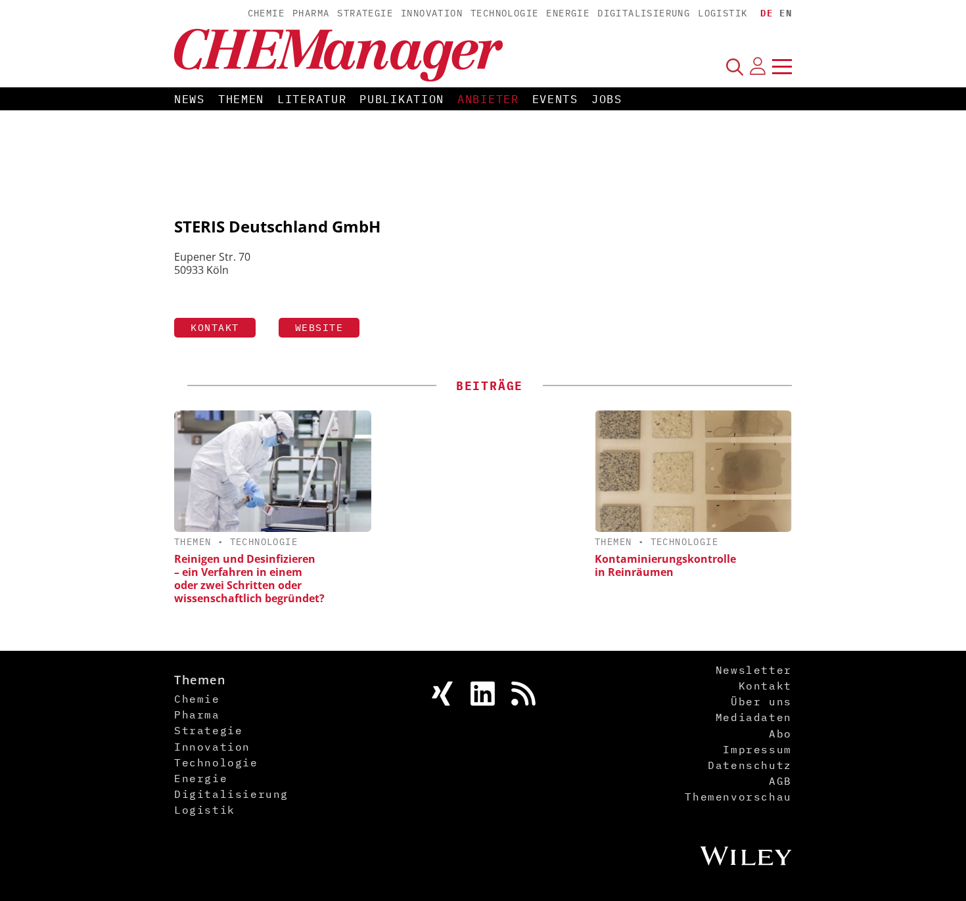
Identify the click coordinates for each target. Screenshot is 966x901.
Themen (241, 99)
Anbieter (488, 99)
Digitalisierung (643, 13)
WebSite (319, 327)
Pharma (310, 13)
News (189, 99)
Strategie (365, 13)
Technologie (504, 13)
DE (766, 13)
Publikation (401, 99)
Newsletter (754, 669)
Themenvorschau (738, 796)
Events (555, 99)
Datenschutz (750, 765)
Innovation (432, 13)
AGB (780, 780)
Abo (780, 733)
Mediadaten (754, 717)
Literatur (311, 99)
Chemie (266, 13)
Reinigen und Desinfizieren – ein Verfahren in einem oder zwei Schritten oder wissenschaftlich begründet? (249, 578)
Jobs (606, 99)
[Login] (758, 66)
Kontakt (215, 327)
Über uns (761, 701)
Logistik (722, 13)
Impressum (757, 749)
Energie (567, 13)
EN (785, 13)
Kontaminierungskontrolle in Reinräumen (665, 565)
